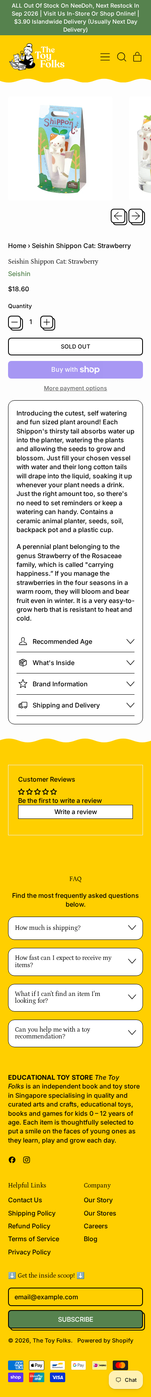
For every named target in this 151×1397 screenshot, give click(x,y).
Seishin (19, 274)
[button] (121, 56)
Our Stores (100, 1213)
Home (17, 246)
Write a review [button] (75, 812)
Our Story (98, 1200)
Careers (96, 1226)
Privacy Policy (29, 1252)
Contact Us (25, 1200)
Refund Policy (29, 1226)
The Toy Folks (52, 1340)
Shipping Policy (32, 1213)
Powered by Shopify (105, 1340)
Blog (90, 1239)
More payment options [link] (75, 388)
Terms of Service (33, 1239)
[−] (14, 322)
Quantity (20, 305)
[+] (46, 322)
